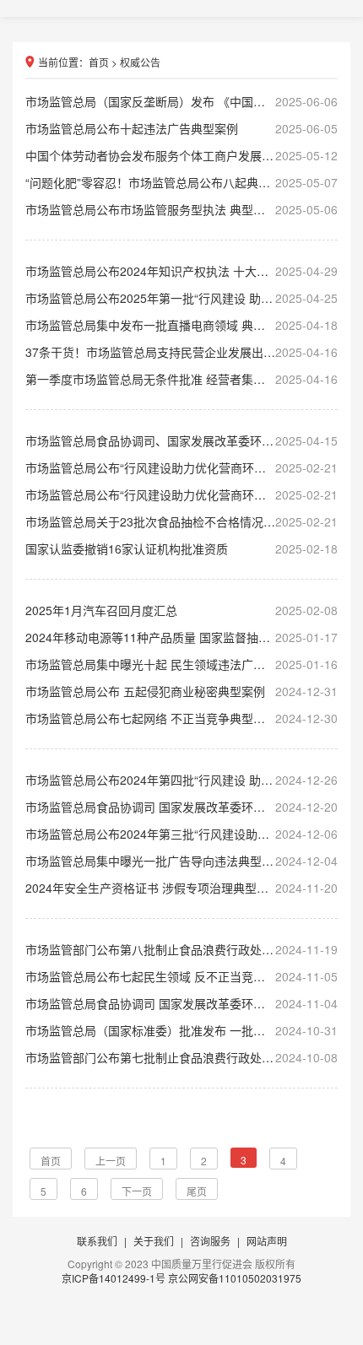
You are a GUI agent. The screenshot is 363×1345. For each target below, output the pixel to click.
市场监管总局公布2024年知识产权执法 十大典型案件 (181, 270)
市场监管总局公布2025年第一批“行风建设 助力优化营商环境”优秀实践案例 (181, 297)
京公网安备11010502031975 (234, 1278)
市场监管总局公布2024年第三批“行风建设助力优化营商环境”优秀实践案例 (181, 833)
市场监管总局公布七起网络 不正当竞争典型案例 (181, 718)
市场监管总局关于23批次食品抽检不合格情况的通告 (181, 521)
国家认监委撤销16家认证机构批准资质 (181, 548)
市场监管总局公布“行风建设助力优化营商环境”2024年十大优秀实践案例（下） (181, 467)
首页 (99, 62)
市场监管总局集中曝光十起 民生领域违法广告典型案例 (181, 664)
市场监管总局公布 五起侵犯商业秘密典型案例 (181, 691)
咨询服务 (210, 1241)
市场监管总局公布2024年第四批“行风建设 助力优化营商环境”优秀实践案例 (181, 779)
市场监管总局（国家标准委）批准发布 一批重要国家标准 (181, 1030)
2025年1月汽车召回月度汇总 (181, 610)
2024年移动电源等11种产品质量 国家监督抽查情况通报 (181, 637)
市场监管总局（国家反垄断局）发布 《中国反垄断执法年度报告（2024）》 (181, 101)
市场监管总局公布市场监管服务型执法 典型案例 (181, 209)
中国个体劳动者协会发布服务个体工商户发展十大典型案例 (181, 155)
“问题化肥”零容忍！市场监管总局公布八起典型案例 (181, 182)
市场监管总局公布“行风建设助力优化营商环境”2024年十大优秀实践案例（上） (181, 494)
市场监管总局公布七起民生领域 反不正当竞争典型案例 (181, 976)
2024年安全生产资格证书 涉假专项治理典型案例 (181, 887)
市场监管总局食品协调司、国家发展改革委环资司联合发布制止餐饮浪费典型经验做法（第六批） (181, 440)
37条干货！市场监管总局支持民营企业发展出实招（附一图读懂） (181, 351)
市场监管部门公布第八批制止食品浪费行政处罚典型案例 (181, 949)
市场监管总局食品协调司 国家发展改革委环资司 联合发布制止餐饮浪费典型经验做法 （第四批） (181, 1003)
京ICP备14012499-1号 (115, 1278)
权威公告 (140, 62)
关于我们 (153, 1241)
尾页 (197, 1191)
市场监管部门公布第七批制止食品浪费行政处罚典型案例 (181, 1057)
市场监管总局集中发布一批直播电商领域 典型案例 (181, 324)
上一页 (110, 1160)
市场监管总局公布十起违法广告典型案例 (181, 128)
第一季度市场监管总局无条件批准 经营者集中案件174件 (181, 378)
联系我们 (97, 1241)
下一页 (137, 1191)
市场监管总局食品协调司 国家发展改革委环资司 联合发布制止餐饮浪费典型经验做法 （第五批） (181, 806)
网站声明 (267, 1241)
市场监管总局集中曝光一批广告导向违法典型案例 (181, 860)
